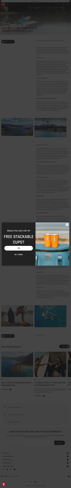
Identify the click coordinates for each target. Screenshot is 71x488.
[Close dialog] (67, 224)
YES (18, 248)
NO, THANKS (19, 254)
